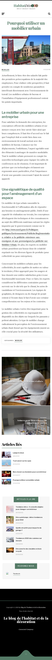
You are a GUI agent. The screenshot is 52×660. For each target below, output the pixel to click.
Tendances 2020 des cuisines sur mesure (29, 539)
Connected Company (26, 629)
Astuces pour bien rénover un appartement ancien (32, 421)
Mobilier (5, 69)
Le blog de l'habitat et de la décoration (32, 607)
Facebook (16, 574)
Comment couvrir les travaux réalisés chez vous (24, 382)
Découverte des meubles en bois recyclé (28, 550)
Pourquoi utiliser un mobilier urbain (26, 480)
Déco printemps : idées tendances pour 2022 (29, 518)
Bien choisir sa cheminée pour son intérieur (29, 472)
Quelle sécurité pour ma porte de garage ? (28, 529)
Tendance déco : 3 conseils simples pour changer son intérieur (29, 508)
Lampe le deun (18, 453)
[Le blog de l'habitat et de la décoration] (26, 6)
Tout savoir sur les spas (22, 461)
